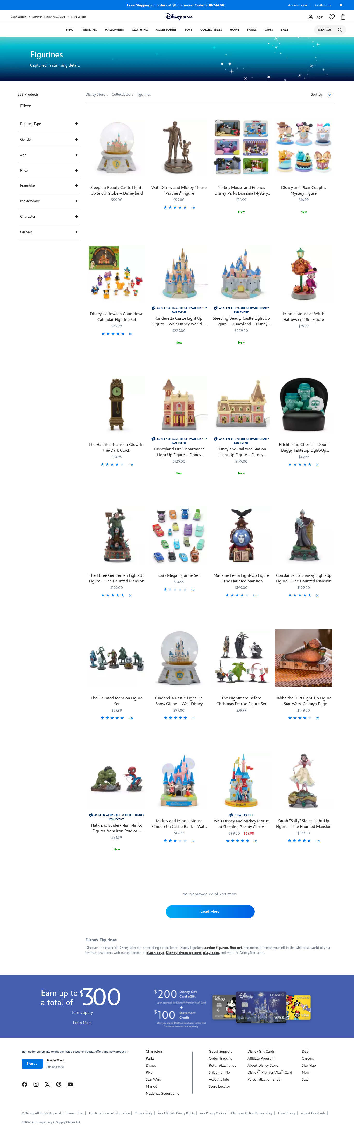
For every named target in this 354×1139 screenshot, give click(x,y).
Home (234, 30)
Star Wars (153, 1079)
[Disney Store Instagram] (36, 1084)
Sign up (32, 1064)
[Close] (339, 7)
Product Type (30, 124)
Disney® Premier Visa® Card (48, 16)
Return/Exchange (222, 1065)
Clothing (140, 30)
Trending (89, 30)
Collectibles (211, 30)
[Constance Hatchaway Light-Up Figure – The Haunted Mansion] (303, 535)
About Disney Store (262, 1065)
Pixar (150, 1072)
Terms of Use (74, 1113)
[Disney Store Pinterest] (59, 1084)
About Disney (286, 1113)
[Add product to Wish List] (142, 114)
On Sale (26, 232)
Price (24, 170)
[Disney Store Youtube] (70, 1084)
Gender (26, 139)
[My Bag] (343, 17)
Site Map (309, 1065)
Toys (189, 30)
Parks (252, 30)
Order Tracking (220, 1058)
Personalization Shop (264, 1079)
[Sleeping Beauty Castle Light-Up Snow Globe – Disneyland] (116, 147)
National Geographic (162, 1093)
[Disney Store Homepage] (179, 17)
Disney (151, 1065)
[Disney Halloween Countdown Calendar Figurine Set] (116, 274)
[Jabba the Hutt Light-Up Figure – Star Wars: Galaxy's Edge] (303, 658)
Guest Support (18, 16)
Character (28, 216)
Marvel (151, 1086)
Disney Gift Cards (261, 1051)
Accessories (166, 30)
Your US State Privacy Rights (176, 1113)
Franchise (27, 185)
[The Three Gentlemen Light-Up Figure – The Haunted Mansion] (116, 535)
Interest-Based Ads (312, 1113)
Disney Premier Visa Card (269, 1072)
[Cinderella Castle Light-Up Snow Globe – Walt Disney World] (179, 658)
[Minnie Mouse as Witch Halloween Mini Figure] (303, 274)
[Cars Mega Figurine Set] (179, 535)
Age (23, 155)
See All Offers (323, 5)
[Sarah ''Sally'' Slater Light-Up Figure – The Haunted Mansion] (303, 780)
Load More (210, 911)
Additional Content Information (109, 1113)
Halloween (114, 30)
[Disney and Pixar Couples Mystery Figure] (303, 147)
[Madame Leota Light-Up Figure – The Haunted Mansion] (241, 535)
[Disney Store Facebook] (25, 1084)
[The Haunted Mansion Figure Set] (116, 658)
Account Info (219, 1079)
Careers (308, 1058)
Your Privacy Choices (213, 1113)
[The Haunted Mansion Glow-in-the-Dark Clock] (116, 404)
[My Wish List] (332, 17)
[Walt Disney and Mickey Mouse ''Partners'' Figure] (179, 147)
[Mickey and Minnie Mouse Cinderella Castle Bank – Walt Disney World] (179, 780)
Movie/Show (30, 201)
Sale (284, 30)
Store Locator (78, 16)
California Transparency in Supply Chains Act (51, 1122)
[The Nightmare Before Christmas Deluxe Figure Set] (241, 658)
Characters (154, 1051)
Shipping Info (219, 1072)
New (69, 30)
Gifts (269, 30)
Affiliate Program (260, 1058)
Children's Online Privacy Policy (251, 1113)
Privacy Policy (55, 1067)
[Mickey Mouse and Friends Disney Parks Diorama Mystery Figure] (241, 147)
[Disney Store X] (47, 1084)
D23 (305, 1051)
